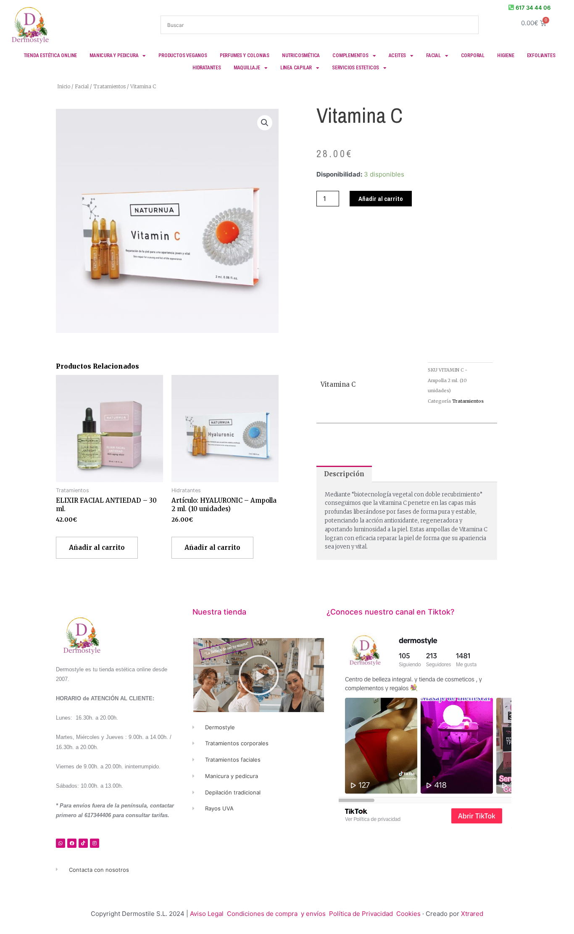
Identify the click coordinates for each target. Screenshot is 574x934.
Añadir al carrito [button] (97, 547)
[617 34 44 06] (511, 7)
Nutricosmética (301, 55)
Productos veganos (182, 55)
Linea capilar (296, 68)
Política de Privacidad (362, 914)
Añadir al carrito (380, 198)
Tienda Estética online (50, 55)
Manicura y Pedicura (114, 55)
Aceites (397, 55)
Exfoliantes (541, 55)
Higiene (505, 55)
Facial (433, 55)
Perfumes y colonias (244, 55)
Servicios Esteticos (355, 68)
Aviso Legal (207, 914)
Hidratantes (206, 68)
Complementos (350, 55)
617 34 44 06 (533, 7)
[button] (264, 122)
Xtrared (472, 914)
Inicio (63, 86)
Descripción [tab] (344, 474)
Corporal (472, 55)
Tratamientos (109, 86)
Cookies (408, 914)
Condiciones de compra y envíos (276, 914)
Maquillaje (247, 68)
